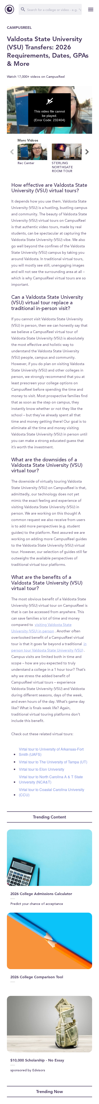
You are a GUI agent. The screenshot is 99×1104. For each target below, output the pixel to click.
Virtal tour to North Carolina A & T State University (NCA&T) (51, 779)
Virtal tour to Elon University (41, 769)
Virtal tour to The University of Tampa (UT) (53, 762)
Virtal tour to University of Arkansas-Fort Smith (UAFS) (51, 751)
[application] (49, 110)
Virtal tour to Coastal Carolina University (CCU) (51, 792)
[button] (32, 159)
